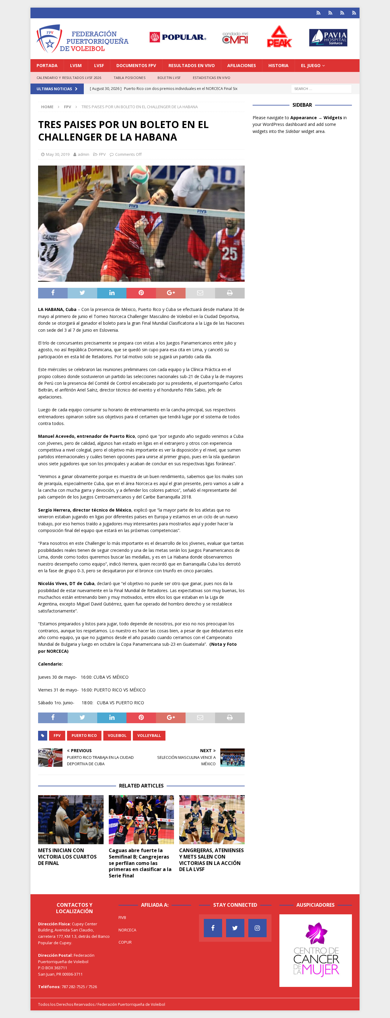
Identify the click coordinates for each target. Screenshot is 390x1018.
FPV (102, 154)
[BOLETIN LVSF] (342, 13)
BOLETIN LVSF (169, 77)
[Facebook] (213, 928)
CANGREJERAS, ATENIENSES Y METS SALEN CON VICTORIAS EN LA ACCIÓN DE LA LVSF (211, 860)
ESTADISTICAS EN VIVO (211, 77)
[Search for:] (321, 88)
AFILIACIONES (241, 65)
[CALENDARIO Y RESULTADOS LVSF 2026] (318, 13)
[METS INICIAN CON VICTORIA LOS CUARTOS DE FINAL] (71, 819)
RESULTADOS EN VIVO (191, 65)
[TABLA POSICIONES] (330, 13)
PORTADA (47, 65)
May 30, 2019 (57, 154)
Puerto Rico (84, 735)
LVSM (76, 65)
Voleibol (117, 735)
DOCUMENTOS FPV (136, 65)
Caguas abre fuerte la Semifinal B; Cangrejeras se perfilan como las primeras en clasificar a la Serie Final (140, 863)
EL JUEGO (311, 65)
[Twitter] (235, 928)
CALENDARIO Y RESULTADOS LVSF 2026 (69, 77)
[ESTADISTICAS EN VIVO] (354, 13)
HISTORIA (278, 65)
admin (83, 154)
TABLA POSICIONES (129, 77)
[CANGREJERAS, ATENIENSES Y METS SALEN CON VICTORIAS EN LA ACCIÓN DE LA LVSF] (212, 819)
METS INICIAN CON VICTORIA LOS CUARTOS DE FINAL (67, 856)
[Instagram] (257, 928)
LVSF (99, 65)
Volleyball (149, 735)
